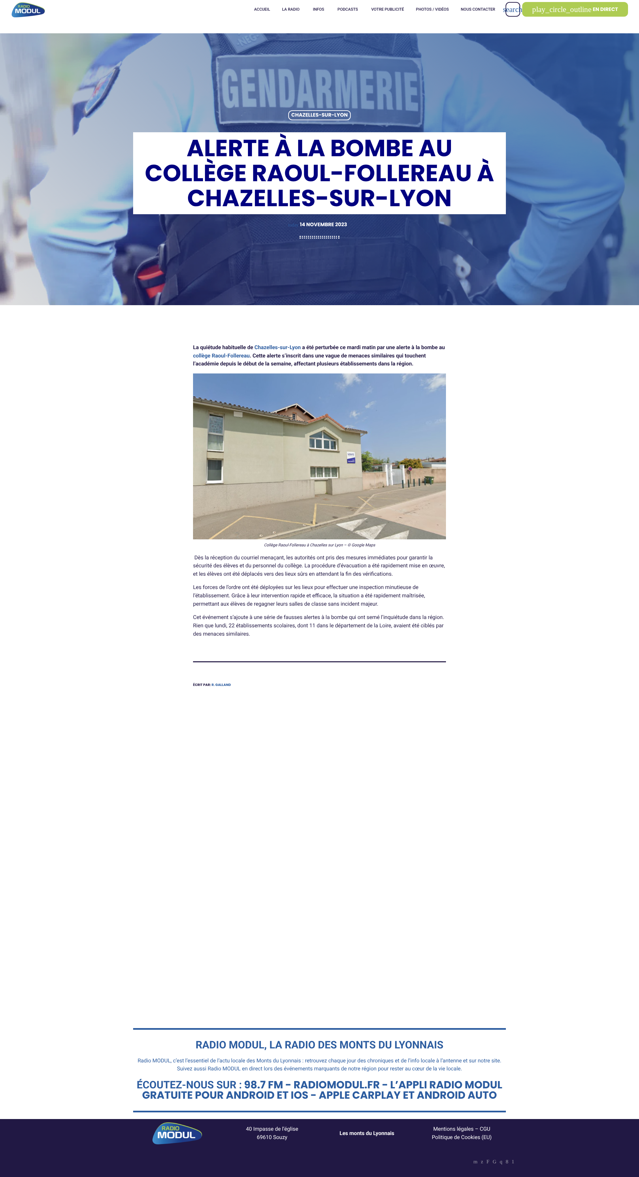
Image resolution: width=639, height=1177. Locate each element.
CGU (485, 1129)
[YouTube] (476, 1162)
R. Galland (221, 684)
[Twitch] (488, 1162)
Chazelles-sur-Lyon (319, 115)
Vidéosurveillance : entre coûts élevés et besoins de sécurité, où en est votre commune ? (384, 925)
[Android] (513, 1162)
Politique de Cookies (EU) (462, 1137)
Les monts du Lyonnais (366, 1133)
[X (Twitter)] (482, 1162)
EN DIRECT (575, 9)
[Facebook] (507, 1162)
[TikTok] (494, 1162)
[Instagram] (501, 1162)
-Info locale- (348, 904)
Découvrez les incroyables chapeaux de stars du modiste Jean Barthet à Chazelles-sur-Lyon (251, 929)
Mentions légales (453, 1129)
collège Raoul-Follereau (221, 355)
